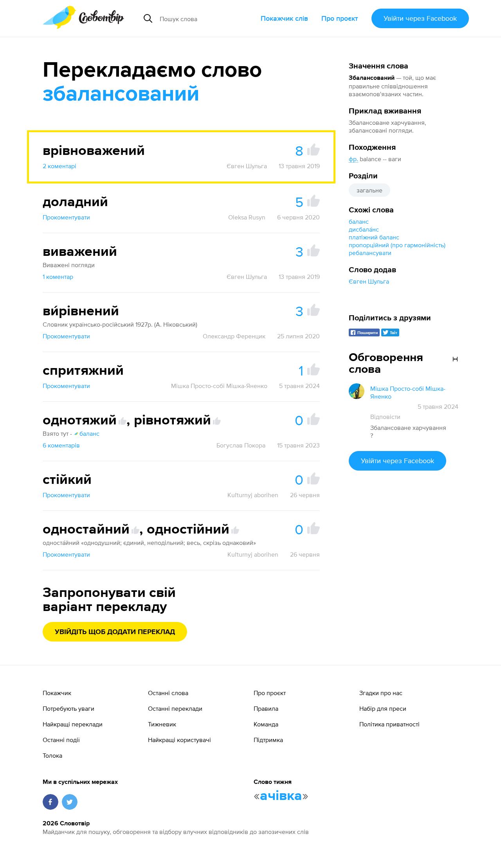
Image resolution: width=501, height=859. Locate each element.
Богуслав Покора (240, 445)
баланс (359, 221)
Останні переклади (175, 708)
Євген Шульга (369, 281)
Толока (52, 755)
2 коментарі (59, 165)
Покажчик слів (284, 18)
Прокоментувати (66, 217)
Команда (266, 724)
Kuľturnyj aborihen (252, 494)
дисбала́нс (364, 229)
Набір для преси (382, 708)
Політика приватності (389, 724)
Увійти (420, 18)
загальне (369, 190)
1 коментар (58, 276)
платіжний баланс (374, 237)
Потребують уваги (68, 708)
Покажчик (57, 692)
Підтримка (268, 739)
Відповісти (385, 416)
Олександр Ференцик (234, 336)
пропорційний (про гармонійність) (397, 244)
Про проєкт (339, 18)
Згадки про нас (380, 692)
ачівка (281, 796)
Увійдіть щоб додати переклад (115, 632)
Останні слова (168, 692)
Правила (266, 708)
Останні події (61, 739)
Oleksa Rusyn (246, 217)
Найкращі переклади (73, 724)
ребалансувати (370, 252)
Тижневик (162, 724)
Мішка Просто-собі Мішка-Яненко (219, 385)
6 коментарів (61, 445)
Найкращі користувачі (179, 739)
